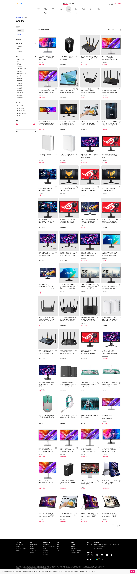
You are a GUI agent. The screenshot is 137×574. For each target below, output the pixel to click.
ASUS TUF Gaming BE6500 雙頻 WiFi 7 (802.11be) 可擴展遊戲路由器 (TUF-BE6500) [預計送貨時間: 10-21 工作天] (68, 319)
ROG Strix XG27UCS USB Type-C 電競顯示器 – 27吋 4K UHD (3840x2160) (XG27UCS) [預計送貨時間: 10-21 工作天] (67, 221)
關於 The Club (19, 544)
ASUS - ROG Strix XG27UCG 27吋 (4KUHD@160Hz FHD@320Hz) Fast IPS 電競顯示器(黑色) (88, 351)
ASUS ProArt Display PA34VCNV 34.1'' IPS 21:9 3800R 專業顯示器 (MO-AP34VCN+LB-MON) (108, 417)
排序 (109, 30)
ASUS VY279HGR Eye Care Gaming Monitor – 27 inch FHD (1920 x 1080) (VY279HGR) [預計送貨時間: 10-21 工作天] (46, 286)
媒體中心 (18, 551)
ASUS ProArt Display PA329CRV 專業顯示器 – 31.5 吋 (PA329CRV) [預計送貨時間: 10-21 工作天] (46, 90)
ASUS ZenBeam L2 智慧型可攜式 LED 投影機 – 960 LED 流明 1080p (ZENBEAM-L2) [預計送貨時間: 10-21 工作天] (110, 123)
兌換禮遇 (32, 549)
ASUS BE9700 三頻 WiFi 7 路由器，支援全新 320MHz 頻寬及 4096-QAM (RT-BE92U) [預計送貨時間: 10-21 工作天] (88, 319)
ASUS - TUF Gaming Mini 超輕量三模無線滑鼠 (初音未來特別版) (46, 416)
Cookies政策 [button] (91, 571)
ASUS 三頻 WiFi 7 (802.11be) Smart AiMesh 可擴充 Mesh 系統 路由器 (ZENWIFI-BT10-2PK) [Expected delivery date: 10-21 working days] (110, 319)
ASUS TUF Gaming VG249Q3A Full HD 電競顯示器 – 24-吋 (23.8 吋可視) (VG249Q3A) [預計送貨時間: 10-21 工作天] (67, 123)
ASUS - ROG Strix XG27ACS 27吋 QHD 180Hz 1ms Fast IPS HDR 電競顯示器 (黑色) (46, 188)
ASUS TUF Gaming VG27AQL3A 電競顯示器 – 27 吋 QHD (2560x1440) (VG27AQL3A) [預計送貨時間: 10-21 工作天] (68, 188)
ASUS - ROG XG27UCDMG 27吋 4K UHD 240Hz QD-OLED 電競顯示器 (46, 384)
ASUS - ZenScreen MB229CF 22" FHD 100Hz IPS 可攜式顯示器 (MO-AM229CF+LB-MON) (88, 515)
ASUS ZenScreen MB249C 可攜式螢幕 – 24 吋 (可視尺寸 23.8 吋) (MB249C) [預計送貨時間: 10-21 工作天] (67, 90)
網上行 (58, 549)
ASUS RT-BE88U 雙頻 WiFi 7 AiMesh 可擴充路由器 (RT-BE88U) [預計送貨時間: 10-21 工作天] (46, 351)
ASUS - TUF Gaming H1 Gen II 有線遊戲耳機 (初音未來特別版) (67, 416)
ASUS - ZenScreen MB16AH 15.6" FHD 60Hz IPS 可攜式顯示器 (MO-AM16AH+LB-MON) (109, 515)
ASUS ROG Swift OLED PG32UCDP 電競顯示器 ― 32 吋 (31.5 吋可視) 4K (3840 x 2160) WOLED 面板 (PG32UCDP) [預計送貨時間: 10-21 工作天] (67, 254)
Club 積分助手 (33, 551)
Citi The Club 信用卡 (21, 549)
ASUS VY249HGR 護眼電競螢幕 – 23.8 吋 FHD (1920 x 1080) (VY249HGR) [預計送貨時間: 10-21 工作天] (88, 221)
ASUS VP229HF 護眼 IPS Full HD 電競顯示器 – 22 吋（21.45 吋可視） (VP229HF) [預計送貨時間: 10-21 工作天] (67, 286)
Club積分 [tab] (18, 103)
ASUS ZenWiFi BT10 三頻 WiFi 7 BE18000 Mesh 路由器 (67, 155)
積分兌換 (32, 553)
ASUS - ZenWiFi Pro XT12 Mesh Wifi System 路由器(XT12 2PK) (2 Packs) (67, 58)
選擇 (34, 127)
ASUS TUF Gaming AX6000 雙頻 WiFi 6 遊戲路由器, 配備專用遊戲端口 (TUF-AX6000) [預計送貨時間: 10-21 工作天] (110, 90)
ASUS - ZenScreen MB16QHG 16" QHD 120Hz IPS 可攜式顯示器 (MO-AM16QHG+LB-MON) (46, 515)
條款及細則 (74, 549)
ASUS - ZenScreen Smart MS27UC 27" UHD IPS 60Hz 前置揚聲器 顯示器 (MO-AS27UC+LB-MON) (88, 482)
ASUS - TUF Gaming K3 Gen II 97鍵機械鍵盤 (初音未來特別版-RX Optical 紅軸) (109, 384)
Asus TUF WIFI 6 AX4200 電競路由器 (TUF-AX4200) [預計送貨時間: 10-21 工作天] (89, 58)
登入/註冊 (118, 3)
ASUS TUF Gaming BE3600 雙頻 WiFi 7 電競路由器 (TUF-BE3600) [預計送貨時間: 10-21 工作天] (68, 351)
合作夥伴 (71, 3)
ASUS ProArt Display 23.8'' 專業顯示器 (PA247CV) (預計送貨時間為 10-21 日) (46, 58)
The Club (65, 3)
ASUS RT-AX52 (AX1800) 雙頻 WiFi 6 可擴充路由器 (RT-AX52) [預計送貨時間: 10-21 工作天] (46, 319)
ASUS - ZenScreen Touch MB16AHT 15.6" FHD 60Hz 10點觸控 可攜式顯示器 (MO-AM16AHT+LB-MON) (67, 515)
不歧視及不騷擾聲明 (76, 551)
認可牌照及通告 (75, 553)
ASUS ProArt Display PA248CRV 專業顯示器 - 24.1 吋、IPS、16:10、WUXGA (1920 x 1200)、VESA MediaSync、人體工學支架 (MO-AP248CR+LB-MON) (46, 482)
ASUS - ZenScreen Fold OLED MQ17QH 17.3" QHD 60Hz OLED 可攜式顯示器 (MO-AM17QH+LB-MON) (109, 482)
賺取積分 (32, 546)
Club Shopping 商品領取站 (49, 547)
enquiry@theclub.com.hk (100, 546)
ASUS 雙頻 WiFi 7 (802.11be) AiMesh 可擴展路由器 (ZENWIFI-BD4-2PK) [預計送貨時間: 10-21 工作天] (67, 384)
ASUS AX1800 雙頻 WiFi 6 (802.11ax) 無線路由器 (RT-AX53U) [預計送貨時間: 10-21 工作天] (89, 90)
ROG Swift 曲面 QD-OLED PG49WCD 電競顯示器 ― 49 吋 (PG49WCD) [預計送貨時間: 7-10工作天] (46, 123)
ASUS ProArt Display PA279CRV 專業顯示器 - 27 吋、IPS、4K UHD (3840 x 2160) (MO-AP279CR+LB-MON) (68, 449)
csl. (58, 544)
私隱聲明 (73, 544)
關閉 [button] (132, 571)
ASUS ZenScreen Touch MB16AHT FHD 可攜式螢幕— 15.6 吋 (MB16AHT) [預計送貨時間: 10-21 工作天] (88, 123)
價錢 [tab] (17, 121)
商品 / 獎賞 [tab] (19, 43)
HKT (58, 551)
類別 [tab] (17, 56)
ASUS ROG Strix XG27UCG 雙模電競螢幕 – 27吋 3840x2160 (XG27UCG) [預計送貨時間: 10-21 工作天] (110, 221)
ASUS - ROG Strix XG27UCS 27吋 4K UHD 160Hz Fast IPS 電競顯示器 (110, 156)
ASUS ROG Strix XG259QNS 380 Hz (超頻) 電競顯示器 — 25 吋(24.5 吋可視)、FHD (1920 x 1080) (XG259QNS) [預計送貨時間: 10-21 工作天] (46, 221)
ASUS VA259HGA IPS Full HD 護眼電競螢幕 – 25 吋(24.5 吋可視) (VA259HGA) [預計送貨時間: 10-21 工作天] (109, 254)
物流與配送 (46, 544)
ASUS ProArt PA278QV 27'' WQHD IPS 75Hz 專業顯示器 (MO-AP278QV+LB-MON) (109, 449)
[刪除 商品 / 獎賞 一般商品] (22, 30)
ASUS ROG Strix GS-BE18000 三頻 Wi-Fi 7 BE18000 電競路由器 (67, 482)
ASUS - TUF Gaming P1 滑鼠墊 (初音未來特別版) (88, 416)
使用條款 (73, 546)
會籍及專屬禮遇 (33, 544)
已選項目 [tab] (18, 27)
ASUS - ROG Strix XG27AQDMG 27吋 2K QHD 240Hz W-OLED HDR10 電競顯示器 (89, 156)
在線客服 (45, 554)
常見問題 (45, 552)
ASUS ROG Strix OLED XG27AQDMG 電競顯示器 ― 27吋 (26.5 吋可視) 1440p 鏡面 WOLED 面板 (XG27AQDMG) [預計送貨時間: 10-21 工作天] (88, 254)
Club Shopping (19, 17)
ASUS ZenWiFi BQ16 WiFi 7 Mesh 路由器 (45, 155)
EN (91, 544)
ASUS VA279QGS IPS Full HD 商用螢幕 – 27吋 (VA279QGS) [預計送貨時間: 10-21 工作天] (109, 286)
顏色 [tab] (17, 132)
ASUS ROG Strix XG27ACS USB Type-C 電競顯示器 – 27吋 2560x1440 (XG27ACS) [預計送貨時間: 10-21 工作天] (89, 188)
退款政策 (45, 550)
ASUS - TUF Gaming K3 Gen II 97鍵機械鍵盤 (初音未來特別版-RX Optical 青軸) (88, 384)
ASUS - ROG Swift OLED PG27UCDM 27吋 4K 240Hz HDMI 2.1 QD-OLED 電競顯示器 (109, 351)
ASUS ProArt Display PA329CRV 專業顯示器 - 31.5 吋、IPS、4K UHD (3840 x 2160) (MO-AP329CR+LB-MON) (46, 449)
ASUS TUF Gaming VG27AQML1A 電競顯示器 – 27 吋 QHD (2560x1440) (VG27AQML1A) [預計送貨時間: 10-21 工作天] (109, 188)
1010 (58, 546)
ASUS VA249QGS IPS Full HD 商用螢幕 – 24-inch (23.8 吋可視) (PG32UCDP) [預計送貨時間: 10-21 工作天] (89, 286)
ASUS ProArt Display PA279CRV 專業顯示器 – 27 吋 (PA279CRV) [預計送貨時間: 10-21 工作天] (109, 58)
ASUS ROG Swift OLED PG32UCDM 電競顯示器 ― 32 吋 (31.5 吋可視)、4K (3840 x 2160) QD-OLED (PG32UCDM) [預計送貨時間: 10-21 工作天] (46, 254)
